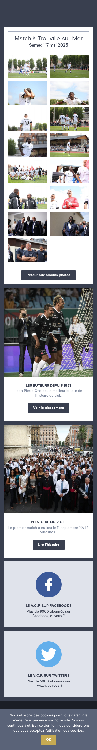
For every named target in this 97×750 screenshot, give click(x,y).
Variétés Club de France (49, 12)
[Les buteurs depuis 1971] (48, 332)
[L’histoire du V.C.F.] (48, 469)
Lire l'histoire (48, 544)
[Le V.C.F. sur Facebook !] (48, 585)
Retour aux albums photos (48, 275)
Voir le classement (48, 408)
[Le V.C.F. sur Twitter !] (48, 654)
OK (48, 739)
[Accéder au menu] (7, 14)
